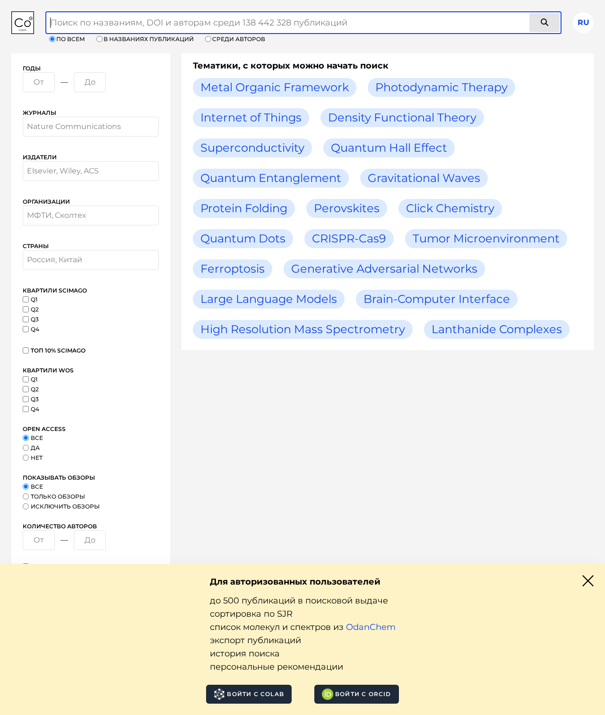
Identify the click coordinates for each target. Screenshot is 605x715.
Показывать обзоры (59, 477)
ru (583, 22)
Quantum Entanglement (270, 178)
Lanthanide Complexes (497, 329)
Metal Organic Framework (274, 87)
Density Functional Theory (402, 117)
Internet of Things (251, 117)
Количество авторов (60, 526)
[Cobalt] (22, 22)
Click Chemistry (450, 208)
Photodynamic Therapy (441, 87)
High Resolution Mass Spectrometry (302, 329)
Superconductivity (252, 148)
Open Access (44, 428)
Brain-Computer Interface (436, 299)
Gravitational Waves (424, 178)
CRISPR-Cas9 (349, 238)
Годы (32, 68)
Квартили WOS (48, 370)
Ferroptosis (232, 269)
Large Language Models (268, 299)
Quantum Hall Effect (389, 148)
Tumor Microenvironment (486, 238)
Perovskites (347, 208)
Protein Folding (243, 208)
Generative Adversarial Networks (384, 269)
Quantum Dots (242, 238)
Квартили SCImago (55, 290)
